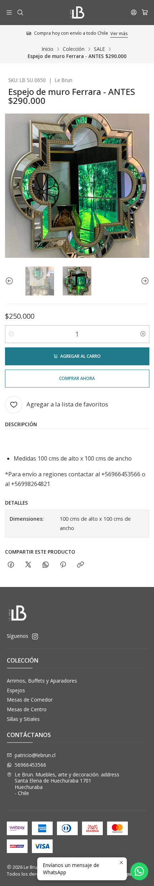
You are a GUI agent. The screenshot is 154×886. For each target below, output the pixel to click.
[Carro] (145, 12)
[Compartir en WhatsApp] (46, 565)
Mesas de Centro (27, 709)
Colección (74, 49)
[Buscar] (20, 12)
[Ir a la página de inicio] (76, 12)
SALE (99, 49)
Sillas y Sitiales (23, 719)
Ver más (119, 33)
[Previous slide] (10, 280)
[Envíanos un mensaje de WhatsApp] (139, 871)
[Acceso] (134, 12)
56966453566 (30, 764)
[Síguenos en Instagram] (35, 636)
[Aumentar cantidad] (143, 334)
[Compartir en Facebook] (11, 565)
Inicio (47, 49)
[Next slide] (144, 280)
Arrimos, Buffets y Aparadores (42, 680)
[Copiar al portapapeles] (80, 565)
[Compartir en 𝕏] (28, 565)
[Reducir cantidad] (11, 334)
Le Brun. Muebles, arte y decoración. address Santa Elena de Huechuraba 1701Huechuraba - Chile (67, 784)
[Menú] (9, 12)
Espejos (16, 690)
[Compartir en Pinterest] (63, 565)
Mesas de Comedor (30, 699)
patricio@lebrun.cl (35, 755)
